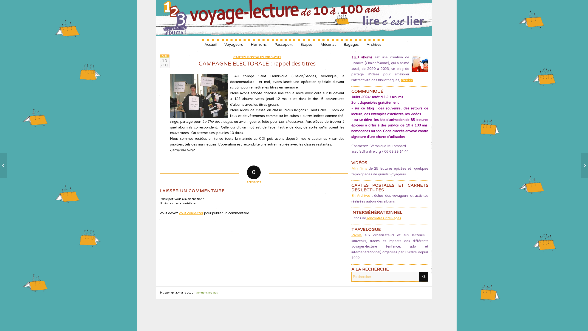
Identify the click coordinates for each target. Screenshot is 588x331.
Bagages (351, 42)
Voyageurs (233, 42)
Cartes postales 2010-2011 (257, 57)
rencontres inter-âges (383, 218)
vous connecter (191, 213)
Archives (374, 42)
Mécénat (328, 42)
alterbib (407, 80)
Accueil (210, 42)
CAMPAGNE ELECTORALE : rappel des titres (257, 63)
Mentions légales (206, 292)
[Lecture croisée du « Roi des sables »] (3, 165)
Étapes (306, 42)
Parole (356, 235)
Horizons (259, 42)
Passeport (283, 42)
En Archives (360, 196)
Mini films (359, 168)
